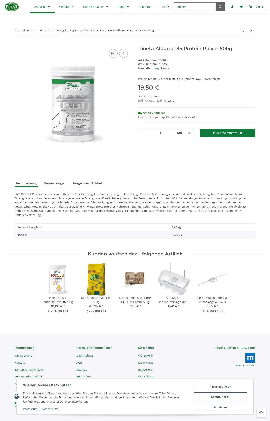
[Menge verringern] (142, 133)
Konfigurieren (220, 396)
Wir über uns (23, 355)
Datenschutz (49, 409)
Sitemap (81, 369)
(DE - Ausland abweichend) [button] (181, 117)
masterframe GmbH (245, 365)
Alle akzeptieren (220, 386)
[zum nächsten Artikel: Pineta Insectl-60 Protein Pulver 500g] (251, 30)
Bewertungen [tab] (55, 183)
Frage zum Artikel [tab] (87, 183)
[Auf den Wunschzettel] (123, 53)
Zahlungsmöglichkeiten (30, 369)
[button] (165, 6)
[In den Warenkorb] (18, 44)
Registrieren (146, 369)
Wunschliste (146, 376)
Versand (168, 100)
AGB (79, 362)
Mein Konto (145, 362)
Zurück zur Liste (26, 30)
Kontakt (20, 362)
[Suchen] (220, 6)
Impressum (30, 409)
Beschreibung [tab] (26, 183)
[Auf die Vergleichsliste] (113, 53)
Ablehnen (220, 407)
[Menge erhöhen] (189, 133)
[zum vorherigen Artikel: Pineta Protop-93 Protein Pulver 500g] (243, 30)
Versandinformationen (29, 376)
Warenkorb (145, 355)
